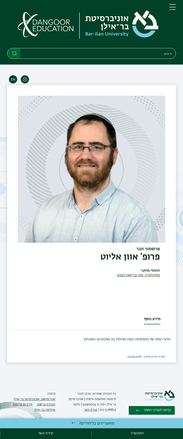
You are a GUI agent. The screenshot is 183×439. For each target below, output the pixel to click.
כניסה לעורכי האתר (157, 410)
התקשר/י (137, 433)
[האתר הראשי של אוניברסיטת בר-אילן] (160, 400)
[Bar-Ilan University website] (120, 25)
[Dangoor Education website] (46, 25)
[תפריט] (172, 9)
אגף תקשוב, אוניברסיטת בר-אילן (34, 399)
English (13, 79)
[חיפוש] (14, 53)
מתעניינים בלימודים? (96, 423)
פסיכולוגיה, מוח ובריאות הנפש (138, 275)
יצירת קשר (91, 409)
